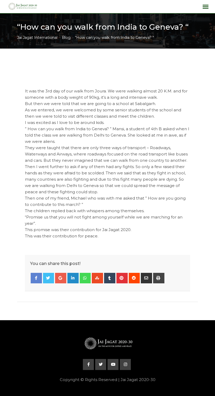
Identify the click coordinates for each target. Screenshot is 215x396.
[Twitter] (48, 278)
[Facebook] (36, 278)
